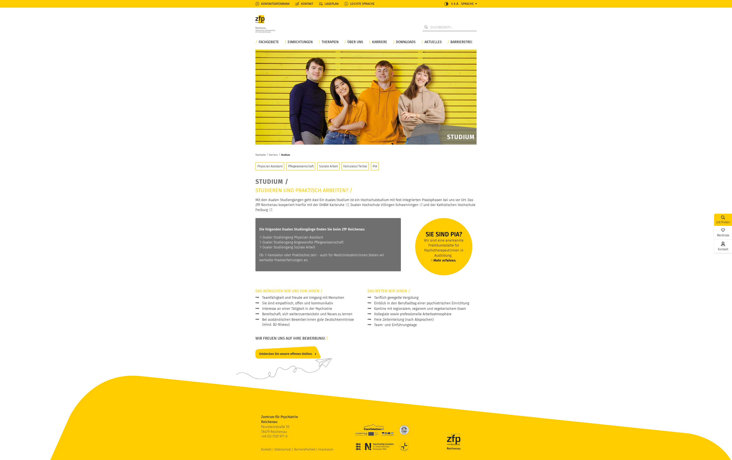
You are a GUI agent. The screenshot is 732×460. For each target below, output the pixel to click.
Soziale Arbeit (328, 166)
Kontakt (307, 4)
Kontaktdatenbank (275, 4)
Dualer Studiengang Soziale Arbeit (288, 247)
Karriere (379, 42)
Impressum (325, 449)
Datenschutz (283, 449)
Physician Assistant (270, 166)
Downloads (406, 42)
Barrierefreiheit (305, 449)
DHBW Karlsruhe (331, 205)
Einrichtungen (300, 42)
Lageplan (332, 4)
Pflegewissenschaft (301, 166)
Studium (285, 154)
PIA (375, 166)
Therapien (330, 42)
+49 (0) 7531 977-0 (274, 436)
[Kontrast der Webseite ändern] (446, 4)
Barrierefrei (461, 42)
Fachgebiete (269, 42)
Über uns (355, 42)
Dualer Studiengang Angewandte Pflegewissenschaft (303, 242)
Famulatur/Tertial (355, 166)
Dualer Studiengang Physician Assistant (292, 237)
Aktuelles (433, 42)
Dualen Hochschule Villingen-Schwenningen (384, 205)
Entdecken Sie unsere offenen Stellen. (285, 354)
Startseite (260, 154)
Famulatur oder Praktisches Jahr (292, 255)
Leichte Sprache (362, 4)
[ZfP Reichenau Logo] (265, 24)
